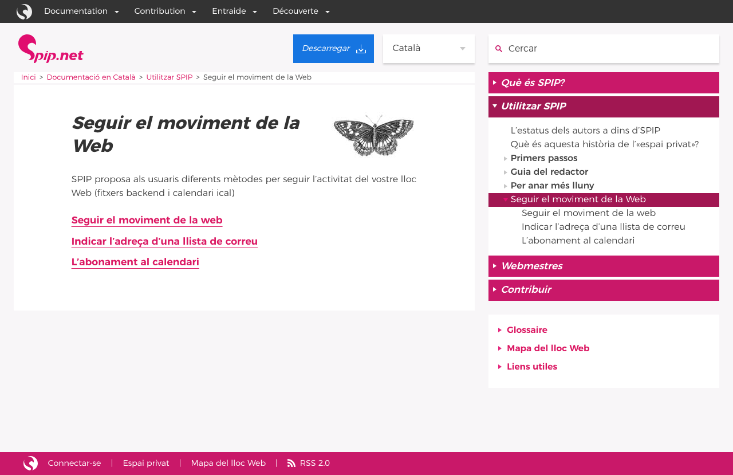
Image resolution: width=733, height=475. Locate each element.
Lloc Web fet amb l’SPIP (30, 463)
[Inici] (51, 48)
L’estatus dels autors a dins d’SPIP (585, 131)
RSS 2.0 (315, 463)
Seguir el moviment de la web (147, 220)
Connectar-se (74, 463)
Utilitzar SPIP (170, 77)
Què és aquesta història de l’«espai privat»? (605, 145)
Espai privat (146, 463)
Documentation (76, 11)
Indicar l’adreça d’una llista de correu (165, 242)
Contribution (160, 11)
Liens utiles (532, 367)
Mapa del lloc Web (548, 349)
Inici (28, 77)
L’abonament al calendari (135, 262)
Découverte (295, 11)
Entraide (229, 11)
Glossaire (527, 330)
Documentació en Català (91, 77)
